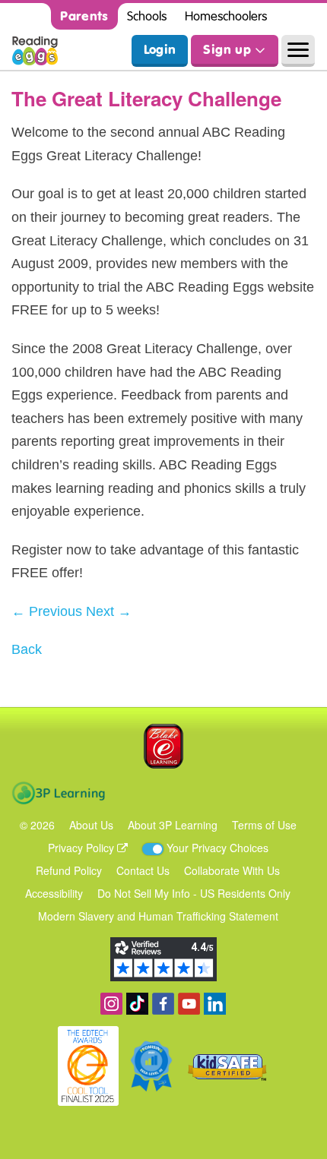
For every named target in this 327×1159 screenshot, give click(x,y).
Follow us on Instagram (111, 1004)
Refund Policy (69, 870)
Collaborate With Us (232, 870)
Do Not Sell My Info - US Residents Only (193, 893)
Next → (109, 611)
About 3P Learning (172, 824)
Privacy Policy (82, 847)
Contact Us (143, 870)
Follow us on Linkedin (215, 1004)
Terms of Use (264, 824)
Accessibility (54, 893)
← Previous (46, 611)
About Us (91, 824)
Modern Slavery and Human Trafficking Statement (158, 916)
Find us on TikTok (137, 1004)
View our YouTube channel (189, 1004)
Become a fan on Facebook (163, 1004)
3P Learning (58, 793)
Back (26, 649)
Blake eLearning (163, 746)
